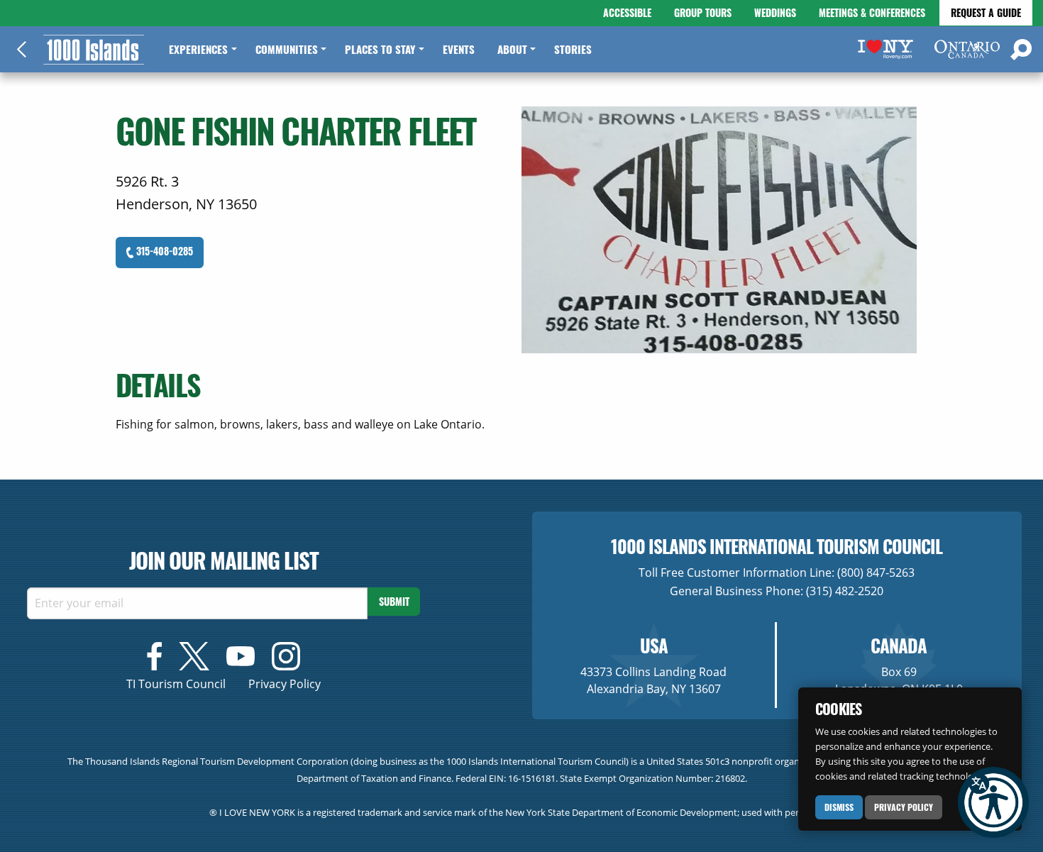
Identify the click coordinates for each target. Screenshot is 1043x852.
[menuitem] (200, 49)
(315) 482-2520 (844, 591)
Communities (286, 49)
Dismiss (839, 807)
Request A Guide (986, 12)
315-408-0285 (163, 250)
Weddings (775, 12)
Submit (394, 601)
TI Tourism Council (176, 684)
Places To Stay (380, 49)
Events (459, 49)
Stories (573, 49)
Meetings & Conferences (872, 12)
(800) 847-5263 (876, 572)
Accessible (627, 12)
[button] (993, 802)
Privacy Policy (903, 807)
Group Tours (703, 12)
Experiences (198, 49)
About (512, 49)
